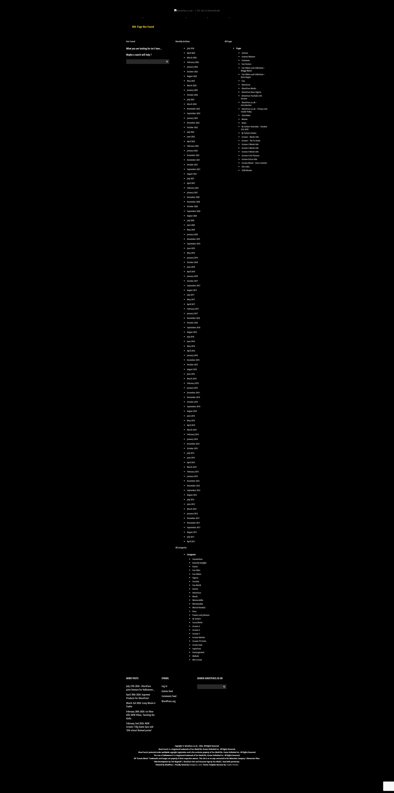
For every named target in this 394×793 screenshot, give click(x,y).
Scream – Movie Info (250, 136)
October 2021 (192, 164)
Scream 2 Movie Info (250, 144)
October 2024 (192, 94)
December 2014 (193, 392)
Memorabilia (197, 600)
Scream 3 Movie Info (250, 147)
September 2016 (193, 327)
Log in (164, 686)
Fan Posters (246, 64)
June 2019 (191, 248)
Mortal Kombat (198, 607)
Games (195, 588)
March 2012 (192, 508)
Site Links (245, 166)
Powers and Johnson (200, 615)
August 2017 (192, 290)
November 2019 (193, 239)
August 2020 (192, 215)
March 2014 (192, 429)
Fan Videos (196, 574)
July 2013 (190, 452)
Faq (243, 80)
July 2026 (190, 48)
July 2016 (190, 336)
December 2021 (193, 155)
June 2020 (191, 225)
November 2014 (193, 397)
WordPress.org (168, 701)
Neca (194, 611)
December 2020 (193, 197)
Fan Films (196, 570)
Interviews (246, 115)
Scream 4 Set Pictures (250, 155)
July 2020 (190, 220)
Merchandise (197, 603)
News (244, 122)
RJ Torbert (196, 618)
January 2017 (192, 313)
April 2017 (191, 304)
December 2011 (193, 518)
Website (195, 656)
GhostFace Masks (249, 88)
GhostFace (196, 592)
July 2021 (190, 178)
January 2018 (192, 276)
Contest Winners (248, 56)
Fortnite (195, 581)
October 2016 (192, 322)
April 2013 (191, 462)
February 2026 (193, 62)
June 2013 (191, 457)
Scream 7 (196, 633)
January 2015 (192, 387)
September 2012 (193, 490)
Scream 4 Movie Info (250, 151)
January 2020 (192, 234)
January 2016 (192, 355)
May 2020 (191, 229)
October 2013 (192, 448)
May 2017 (191, 299)
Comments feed (169, 696)
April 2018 (191, 271)
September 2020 (193, 211)
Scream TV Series (199, 641)
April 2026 (191, 52)
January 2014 (192, 439)
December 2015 (193, 359)
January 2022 (192, 150)
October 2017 (192, 280)
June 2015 (191, 373)
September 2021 (193, 169)
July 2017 (190, 294)
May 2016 (191, 346)
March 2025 (192, 85)
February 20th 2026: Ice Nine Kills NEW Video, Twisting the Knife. (140, 715)
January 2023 (192, 118)
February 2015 (193, 383)
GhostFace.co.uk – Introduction (249, 104)
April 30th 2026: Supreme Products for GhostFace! (138, 696)
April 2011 (191, 541)
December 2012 (193, 480)
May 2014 (191, 420)
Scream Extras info (249, 159)
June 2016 (191, 341)
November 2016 (193, 318)
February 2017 (193, 308)
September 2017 (193, 285)
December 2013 (193, 443)
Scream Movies (198, 637)
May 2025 (191, 80)
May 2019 (191, 252)
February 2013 (193, 471)
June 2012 (191, 504)
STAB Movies (247, 170)
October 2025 (192, 71)
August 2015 (192, 369)
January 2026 (192, 66)
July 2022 (190, 131)
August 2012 (192, 494)
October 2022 (192, 127)
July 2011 (190, 536)
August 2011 (192, 532)
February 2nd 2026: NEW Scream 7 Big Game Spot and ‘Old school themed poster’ (139, 727)
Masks (195, 596)
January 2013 (192, 476)
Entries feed (167, 691)
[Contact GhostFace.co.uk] (251, 16)
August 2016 (192, 332)
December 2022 (193, 122)
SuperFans (196, 648)
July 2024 (190, 99)
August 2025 (192, 76)
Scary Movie (197, 622)
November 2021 (193, 159)
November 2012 (193, 485)
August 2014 (192, 411)
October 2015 (192, 364)
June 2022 (191, 136)
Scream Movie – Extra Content (254, 162)
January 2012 (192, 513)
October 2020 (192, 206)
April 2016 (191, 350)
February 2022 (193, 145)
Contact (245, 52)
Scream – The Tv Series (251, 140)
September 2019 (193, 243)
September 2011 (193, 527)
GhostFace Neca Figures (251, 92)
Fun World (196, 585)
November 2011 (193, 522)
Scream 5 (196, 626)
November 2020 (193, 201)
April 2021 (191, 183)
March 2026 (192, 57)
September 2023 (193, 113)
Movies (244, 119)
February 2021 (193, 187)
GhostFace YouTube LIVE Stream (251, 97)
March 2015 (192, 378)
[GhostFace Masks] (164, 16)
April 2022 (191, 141)
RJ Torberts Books (249, 133)
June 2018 (191, 266)
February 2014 (193, 434)
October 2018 (192, 262)
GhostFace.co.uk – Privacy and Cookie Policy (254, 110)
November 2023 (193, 108)
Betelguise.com (195, 764)
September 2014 (193, 406)
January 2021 (192, 192)
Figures (195, 577)
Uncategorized (198, 652)
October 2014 (192, 401)
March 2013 (192, 467)
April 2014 (191, 425)
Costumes (246, 60)
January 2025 (192, 90)
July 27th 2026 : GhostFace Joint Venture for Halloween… (140, 687)
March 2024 (192, 104)
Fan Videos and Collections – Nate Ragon (253, 76)
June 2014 (191, 415)
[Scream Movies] (208, 16)
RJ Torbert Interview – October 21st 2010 (254, 128)
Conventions (197, 559)
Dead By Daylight (199, 562)
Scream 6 (196, 629)
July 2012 (190, 499)
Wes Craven (197, 659)
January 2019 (192, 257)
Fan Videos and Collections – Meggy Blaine (253, 69)
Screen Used (197, 644)
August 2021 (192, 173)
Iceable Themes (232, 764)
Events (195, 566)
